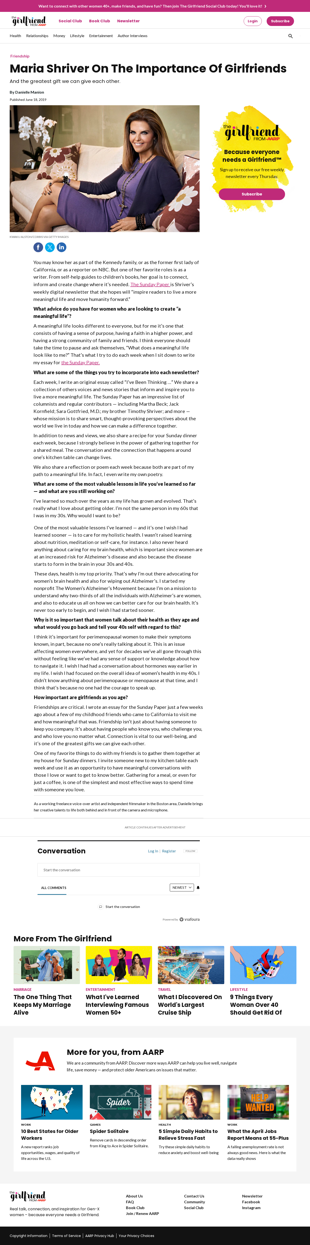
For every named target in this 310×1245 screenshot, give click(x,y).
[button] (290, 36)
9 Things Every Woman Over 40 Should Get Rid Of (256, 1005)
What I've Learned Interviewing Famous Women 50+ (117, 1005)
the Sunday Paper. (80, 362)
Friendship (20, 56)
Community (194, 1201)
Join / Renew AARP (142, 1213)
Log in (153, 851)
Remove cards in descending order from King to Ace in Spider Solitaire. (119, 1143)
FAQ (130, 1201)
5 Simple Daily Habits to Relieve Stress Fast (188, 1134)
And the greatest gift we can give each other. (65, 81)
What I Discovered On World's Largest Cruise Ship (190, 1005)
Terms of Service (66, 1235)
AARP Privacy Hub (99, 1235)
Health (165, 1124)
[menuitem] (15, 38)
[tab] (54, 888)
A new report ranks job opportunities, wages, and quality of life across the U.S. (50, 1152)
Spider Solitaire (109, 1131)
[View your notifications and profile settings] (198, 887)
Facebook (38, 247)
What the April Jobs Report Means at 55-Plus (258, 1134)
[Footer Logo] (58, 1196)
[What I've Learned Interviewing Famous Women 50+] (119, 965)
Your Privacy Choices (136, 1235)
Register (169, 851)
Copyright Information (28, 1235)
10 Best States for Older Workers (49, 1134)
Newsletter (128, 21)
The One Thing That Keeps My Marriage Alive (43, 1005)
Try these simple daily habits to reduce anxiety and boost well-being (189, 1149)
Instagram (251, 1207)
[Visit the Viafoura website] (189, 919)
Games (95, 1124)
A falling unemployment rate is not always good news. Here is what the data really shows (256, 1152)
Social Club (70, 21)
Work (26, 1124)
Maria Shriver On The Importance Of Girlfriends (148, 68)
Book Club (99, 21)
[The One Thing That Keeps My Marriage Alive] (47, 965)
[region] (119, 886)
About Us (134, 1196)
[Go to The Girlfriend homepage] (24, 21)
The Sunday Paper (150, 284)
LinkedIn (61, 247)
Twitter (50, 247)
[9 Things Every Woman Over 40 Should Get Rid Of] (263, 965)
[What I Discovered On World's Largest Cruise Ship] (191, 965)
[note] (105, 237)
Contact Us (194, 1196)
